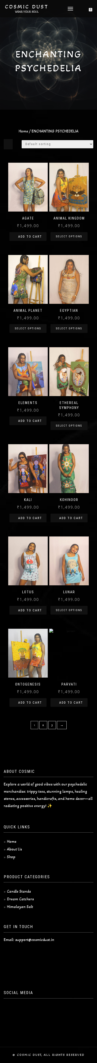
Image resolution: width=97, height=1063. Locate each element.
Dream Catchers (20, 899)
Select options (69, 236)
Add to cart (30, 236)
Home (23, 131)
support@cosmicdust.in (34, 939)
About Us (14, 849)
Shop (11, 856)
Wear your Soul (27, 11)
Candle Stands (19, 891)
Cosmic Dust (26, 7)
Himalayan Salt (20, 906)
